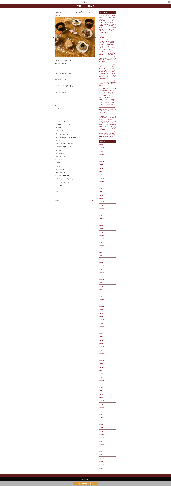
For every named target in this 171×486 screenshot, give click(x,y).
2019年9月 (101, 421)
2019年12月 (102, 411)
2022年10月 (102, 299)
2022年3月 (101, 323)
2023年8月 (101, 266)
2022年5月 (101, 316)
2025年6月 (101, 191)
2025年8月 (101, 185)
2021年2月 (101, 367)
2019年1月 (101, 448)
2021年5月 (101, 357)
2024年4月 (101, 239)
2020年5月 (101, 397)
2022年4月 (101, 319)
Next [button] (96, 38)
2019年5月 (101, 434)
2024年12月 (102, 212)
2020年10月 (102, 380)
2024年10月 (102, 218)
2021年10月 (102, 340)
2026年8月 (101, 144)
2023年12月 (102, 252)
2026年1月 (101, 168)
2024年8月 (101, 225)
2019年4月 (101, 438)
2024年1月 (101, 249)
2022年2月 (101, 326)
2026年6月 (101, 151)
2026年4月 (101, 158)
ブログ (55, 476)
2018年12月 (102, 451)
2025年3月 (101, 201)
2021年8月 (101, 346)
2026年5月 (101, 154)
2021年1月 (101, 370)
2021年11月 (102, 336)
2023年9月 (101, 262)
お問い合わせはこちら (85, 483)
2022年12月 (102, 293)
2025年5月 (101, 195)
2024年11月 (102, 215)
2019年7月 (101, 427)
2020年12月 (102, 373)
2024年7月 (101, 228)
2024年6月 (101, 232)
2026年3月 (101, 161)
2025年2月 (101, 205)
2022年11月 (102, 296)
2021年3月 (101, 363)
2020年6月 (101, 394)
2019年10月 (102, 417)
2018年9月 (101, 461)
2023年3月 (101, 282)
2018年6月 (101, 468)
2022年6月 (101, 313)
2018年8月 (101, 465)
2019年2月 (101, 444)
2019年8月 (101, 424)
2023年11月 (102, 255)
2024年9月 (101, 222)
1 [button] (74, 56)
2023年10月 (102, 259)
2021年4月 (101, 360)
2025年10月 (102, 178)
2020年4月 (101, 400)
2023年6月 (101, 272)
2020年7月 (101, 390)
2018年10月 (102, 458)
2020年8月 (101, 387)
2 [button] (75, 56)
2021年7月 (101, 350)
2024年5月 (101, 235)
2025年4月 (101, 198)
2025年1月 (101, 208)
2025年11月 (102, 174)
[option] (75, 38)
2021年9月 (101, 343)
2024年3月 (101, 242)
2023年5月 (101, 276)
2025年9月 (101, 181)
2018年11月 (102, 454)
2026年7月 (101, 147)
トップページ (56, 474)
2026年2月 (101, 164)
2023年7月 (101, 269)
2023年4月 (101, 279)
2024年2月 (101, 245)
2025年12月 (102, 171)
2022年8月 (101, 306)
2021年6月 (101, 353)
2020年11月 (102, 377)
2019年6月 (101, 431)
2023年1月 (101, 289)
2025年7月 (101, 188)
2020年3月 (101, 404)
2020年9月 (101, 384)
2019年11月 (102, 414)
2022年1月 (101, 330)
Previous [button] (53, 38)
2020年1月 (101, 407)
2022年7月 (101, 309)
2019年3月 (101, 441)
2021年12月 (102, 333)
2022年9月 (101, 303)
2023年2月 (101, 286)
